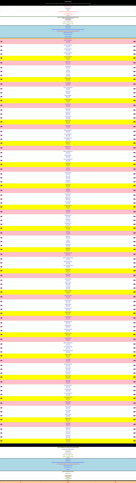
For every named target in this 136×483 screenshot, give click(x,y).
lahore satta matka (122, 444)
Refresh (68, 10)
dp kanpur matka (130, 445)
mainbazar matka (7, 444)
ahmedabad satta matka (33, 445)
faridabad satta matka (101, 444)
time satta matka (47, 444)
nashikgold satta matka (68, 445)
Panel (134, 41)
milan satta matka (126, 444)
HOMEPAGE (68, 479)
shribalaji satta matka (35, 444)
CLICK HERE (68, 15)
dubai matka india (96, 445)
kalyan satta (124, 445)
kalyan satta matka (51, 445)
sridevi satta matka (27, 444)
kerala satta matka (19, 444)
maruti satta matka (55, 444)
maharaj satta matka (59, 444)
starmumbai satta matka (15, 445)
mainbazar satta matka (73, 445)
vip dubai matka (103, 445)
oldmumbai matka (11, 444)
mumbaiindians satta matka (92, 444)
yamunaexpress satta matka (117, 444)
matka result (118, 445)
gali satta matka (39, 444)
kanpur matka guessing (114, 445)
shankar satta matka (23, 444)
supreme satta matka (29, 445)
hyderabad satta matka (24, 445)
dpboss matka (121, 445)
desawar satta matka (72, 444)
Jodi (1, 41)
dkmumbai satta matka (63, 445)
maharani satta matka (68, 444)
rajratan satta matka (133, 444)
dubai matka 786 (110, 445)
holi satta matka (129, 444)
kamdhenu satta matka (38, 445)
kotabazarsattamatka (83, 445)
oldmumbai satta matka (78, 445)
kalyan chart (127, 445)
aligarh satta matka (20, 445)
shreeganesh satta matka (81, 444)
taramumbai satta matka (86, 444)
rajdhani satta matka (6, 445)
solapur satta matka (77, 444)
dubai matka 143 (107, 445)
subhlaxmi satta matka (43, 444)
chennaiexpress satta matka (106, 444)
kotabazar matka (15, 444)
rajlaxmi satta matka (10, 445)
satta (85, 445)
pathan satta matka (51, 444)
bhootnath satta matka (112, 444)
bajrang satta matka (55, 445)
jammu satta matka (43, 445)
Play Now (68, 43)
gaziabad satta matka (97, 444)
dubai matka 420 (100, 445)
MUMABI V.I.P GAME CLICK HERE (68, 15)
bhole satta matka (47, 445)
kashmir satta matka (59, 445)
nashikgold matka (3, 444)
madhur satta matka (63, 444)
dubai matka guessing (92, 445)
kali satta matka (31, 444)
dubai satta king (88, 445)
